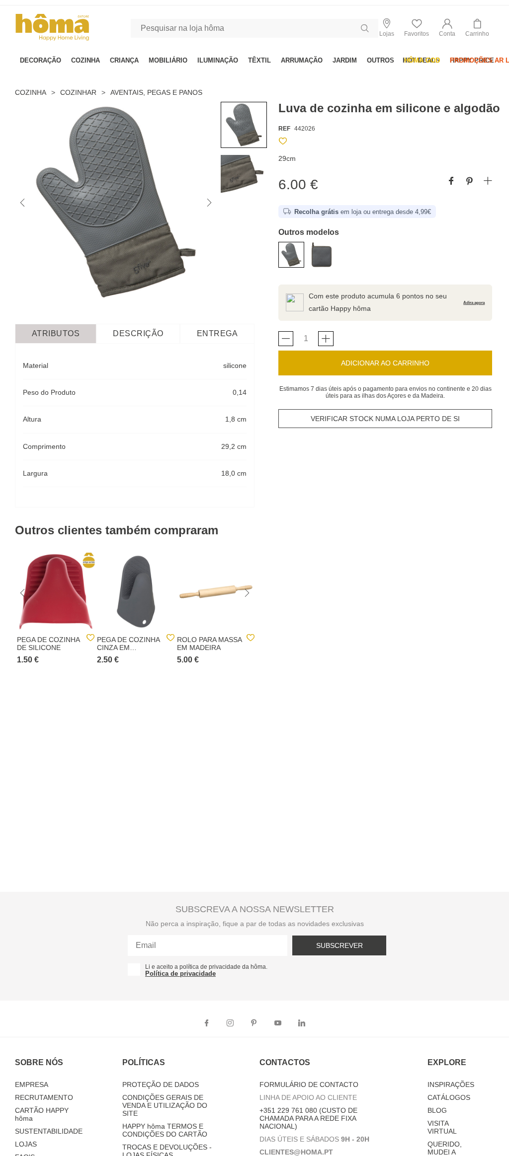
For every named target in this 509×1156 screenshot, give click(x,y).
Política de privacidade (180, 973)
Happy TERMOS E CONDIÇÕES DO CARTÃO (164, 1130)
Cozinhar (78, 92)
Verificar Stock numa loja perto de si (385, 419)
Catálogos (448, 1097)
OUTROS (380, 60)
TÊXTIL (259, 60)
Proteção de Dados (160, 1084)
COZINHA (85, 60)
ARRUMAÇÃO (302, 60)
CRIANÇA (124, 60)
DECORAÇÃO (40, 60)
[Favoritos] (282, 142)
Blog (437, 1110)
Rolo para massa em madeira (209, 643)
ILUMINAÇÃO (217, 60)
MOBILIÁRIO (168, 60)
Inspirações (450, 1084)
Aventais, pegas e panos (156, 92)
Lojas (26, 1144)
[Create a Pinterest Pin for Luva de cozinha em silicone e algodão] (469, 181)
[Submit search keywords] (365, 28)
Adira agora (474, 302)
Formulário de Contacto (308, 1084)
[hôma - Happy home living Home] (52, 39)
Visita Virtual (442, 1127)
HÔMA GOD (422, 60)
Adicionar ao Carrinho (385, 363)
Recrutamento (44, 1097)
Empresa (31, 1084)
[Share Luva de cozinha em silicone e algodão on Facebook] (451, 181)
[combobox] (254, 28)
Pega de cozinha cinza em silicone (128, 643)
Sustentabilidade (49, 1131)
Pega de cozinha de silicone (48, 643)
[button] (447, 28)
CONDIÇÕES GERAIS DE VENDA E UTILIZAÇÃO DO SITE (164, 1105)
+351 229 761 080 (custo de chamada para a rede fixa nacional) (308, 1118)
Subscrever (339, 945)
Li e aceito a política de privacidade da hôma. (206, 966)
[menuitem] (40, 60)
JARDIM (345, 60)
